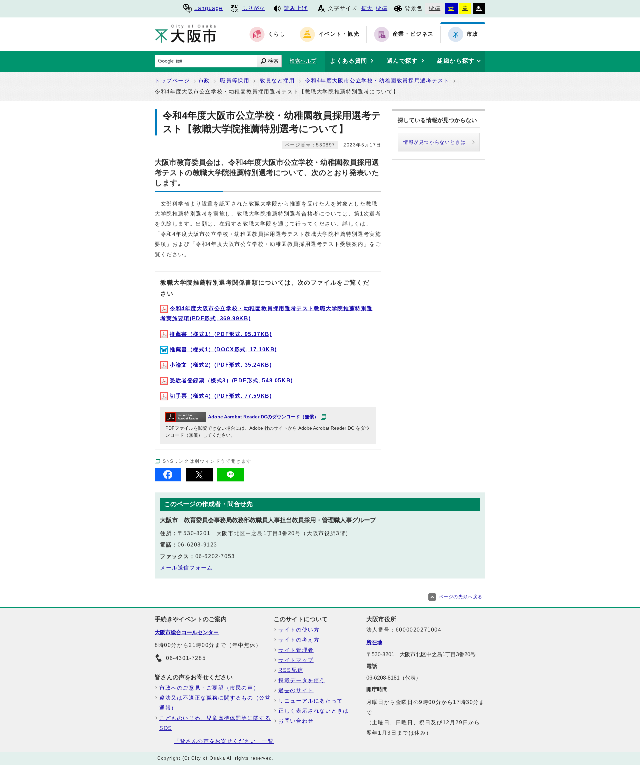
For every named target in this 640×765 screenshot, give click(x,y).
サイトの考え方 (298, 640)
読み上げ (295, 8)
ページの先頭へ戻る (461, 596)
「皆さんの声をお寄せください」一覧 (224, 741)
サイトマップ (296, 660)
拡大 (367, 8)
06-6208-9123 (197, 544)
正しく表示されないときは (313, 711)
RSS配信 (290, 670)
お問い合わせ (296, 721)
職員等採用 (234, 80)
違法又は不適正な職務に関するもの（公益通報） (215, 703)
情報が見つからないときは (434, 142)
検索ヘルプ (303, 61)
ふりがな (253, 8)
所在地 (374, 642)
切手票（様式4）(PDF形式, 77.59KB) (221, 396)
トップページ (172, 80)
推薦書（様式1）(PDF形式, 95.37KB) (221, 334)
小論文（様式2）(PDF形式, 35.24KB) (221, 365)
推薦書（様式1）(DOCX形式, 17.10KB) (223, 349)
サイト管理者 (296, 650)
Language (208, 8)
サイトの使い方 (298, 630)
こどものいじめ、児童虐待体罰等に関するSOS (215, 723)
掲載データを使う (301, 680)
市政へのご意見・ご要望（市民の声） (209, 688)
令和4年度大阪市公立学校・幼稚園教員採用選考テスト (377, 80)
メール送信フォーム (186, 567)
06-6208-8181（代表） (393, 678)
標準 (381, 8)
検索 (273, 61)
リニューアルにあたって (310, 701)
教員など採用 (277, 80)
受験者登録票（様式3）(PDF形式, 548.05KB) (231, 380)
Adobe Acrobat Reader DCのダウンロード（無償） (263, 416)
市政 (204, 80)
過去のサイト (296, 690)
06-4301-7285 (186, 658)
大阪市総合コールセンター (187, 632)
